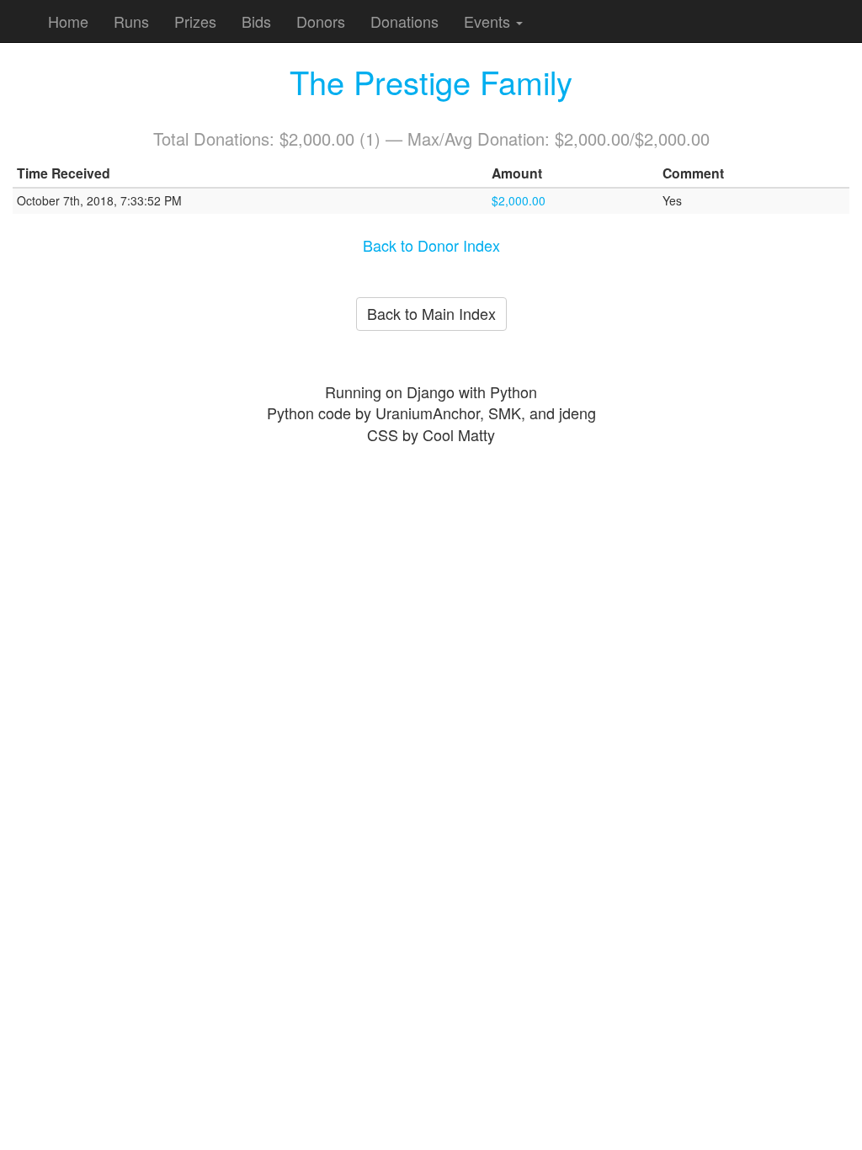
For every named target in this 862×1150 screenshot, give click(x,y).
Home (68, 21)
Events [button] (489, 21)
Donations (404, 21)
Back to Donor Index (431, 245)
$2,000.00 (518, 200)
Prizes (195, 21)
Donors (320, 21)
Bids (256, 21)
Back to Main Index (431, 313)
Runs (131, 21)
